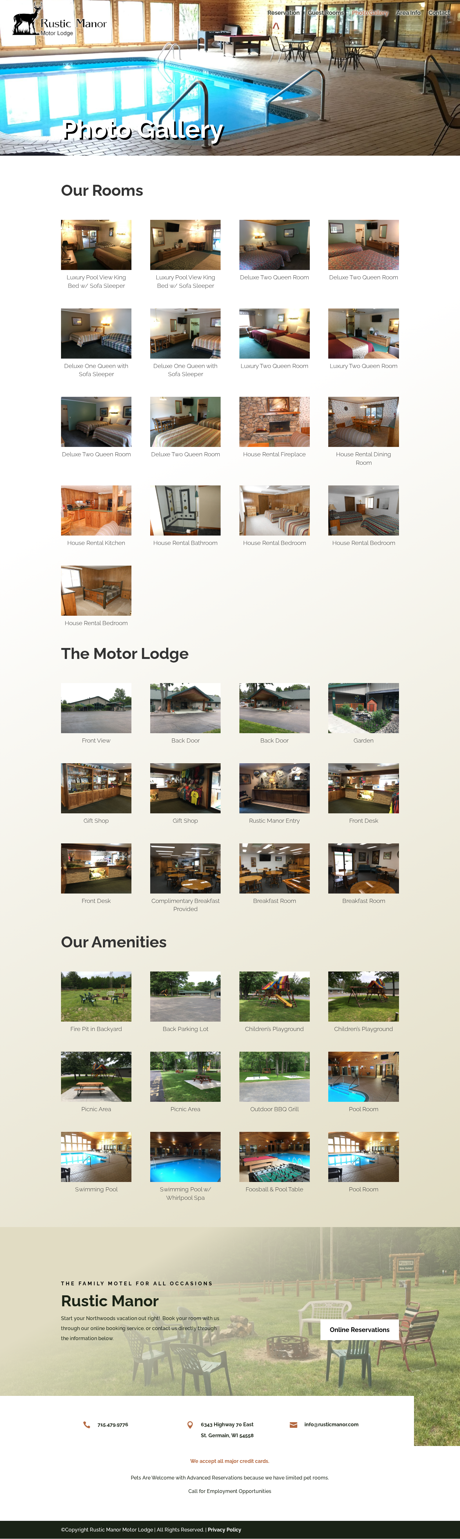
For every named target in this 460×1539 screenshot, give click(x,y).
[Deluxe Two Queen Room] (274, 268)
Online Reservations (360, 1330)
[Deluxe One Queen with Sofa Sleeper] (96, 357)
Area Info (408, 13)
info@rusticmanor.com (331, 1425)
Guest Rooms (326, 13)
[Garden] (363, 731)
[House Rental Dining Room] (363, 445)
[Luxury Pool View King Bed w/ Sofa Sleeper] (96, 268)
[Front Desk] (363, 812)
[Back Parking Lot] (185, 1020)
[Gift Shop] (96, 812)
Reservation (284, 13)
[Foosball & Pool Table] (274, 1180)
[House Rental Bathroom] (185, 534)
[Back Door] (185, 731)
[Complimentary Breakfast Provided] (185, 892)
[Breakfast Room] (274, 892)
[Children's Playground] (274, 1020)
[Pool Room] (363, 1100)
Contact (439, 13)
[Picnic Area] (96, 1100)
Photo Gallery (370, 13)
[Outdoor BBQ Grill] (274, 1100)
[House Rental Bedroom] (274, 534)
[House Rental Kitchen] (96, 534)
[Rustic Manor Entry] (274, 812)
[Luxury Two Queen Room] (274, 357)
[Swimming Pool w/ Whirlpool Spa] (185, 1180)
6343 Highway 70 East (227, 1425)
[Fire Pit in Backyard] (96, 1020)
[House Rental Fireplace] (274, 445)
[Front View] (96, 731)
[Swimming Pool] (96, 1180)
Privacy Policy (224, 1530)
